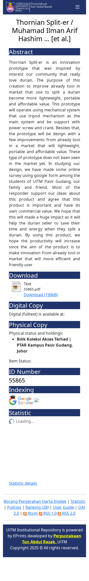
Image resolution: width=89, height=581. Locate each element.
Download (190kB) (41, 294)
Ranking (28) (37, 507)
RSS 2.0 (68, 513)
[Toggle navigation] (77, 7)
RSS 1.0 (49, 513)
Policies (14, 507)
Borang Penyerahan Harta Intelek (35, 501)
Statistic (78, 501)
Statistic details (23, 483)
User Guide (63, 507)
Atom (32, 513)
